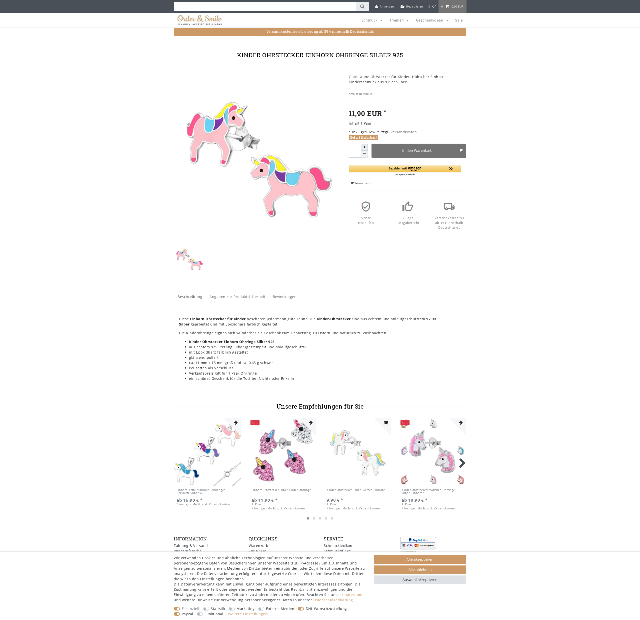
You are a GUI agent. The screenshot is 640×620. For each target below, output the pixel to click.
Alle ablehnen (420, 569)
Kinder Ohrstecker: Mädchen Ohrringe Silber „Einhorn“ (428, 491)
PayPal (187, 613)
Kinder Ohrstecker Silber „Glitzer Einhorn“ (355, 490)
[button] (405, 170)
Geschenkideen (430, 20)
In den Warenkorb (417, 150)
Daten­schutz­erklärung (333, 599)
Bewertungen (285, 296)
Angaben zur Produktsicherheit (238, 296)
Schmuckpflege (337, 550)
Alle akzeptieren (420, 559)
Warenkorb (258, 545)
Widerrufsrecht (187, 550)
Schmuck (370, 20)
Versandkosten (403, 132)
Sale (459, 20)
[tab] (190, 296)
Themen (397, 20)
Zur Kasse (257, 550)
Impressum (352, 594)
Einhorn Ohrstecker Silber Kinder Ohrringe (281, 490)
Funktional (213, 613)
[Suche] (362, 6)
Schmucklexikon (338, 545)
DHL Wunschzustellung (326, 608)
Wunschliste (362, 183)
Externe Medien (280, 608)
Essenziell (191, 608)
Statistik (218, 608)
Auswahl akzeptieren (420, 579)
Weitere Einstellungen (248, 613)
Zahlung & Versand (191, 545)
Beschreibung (190, 296)
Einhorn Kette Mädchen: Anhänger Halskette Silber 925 (200, 491)
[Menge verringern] (364, 154)
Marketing (245, 608)
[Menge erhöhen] (364, 147)
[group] (207, 452)
